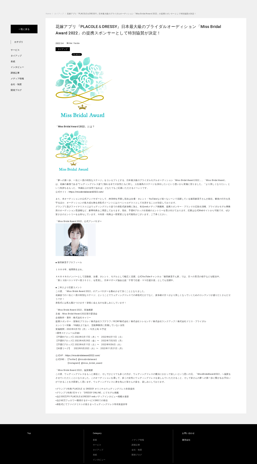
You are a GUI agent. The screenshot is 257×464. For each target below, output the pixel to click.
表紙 (13, 61)
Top (29, 433)
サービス (15, 50)
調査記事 (15, 73)
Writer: (70, 43)
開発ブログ (16, 90)
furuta (76, 43)
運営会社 (186, 440)
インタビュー (17, 67)
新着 (95, 440)
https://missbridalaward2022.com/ (86, 192)
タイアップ (16, 55)
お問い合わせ (188, 433)
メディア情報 (17, 78)
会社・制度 (16, 84)
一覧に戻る (24, 29)
